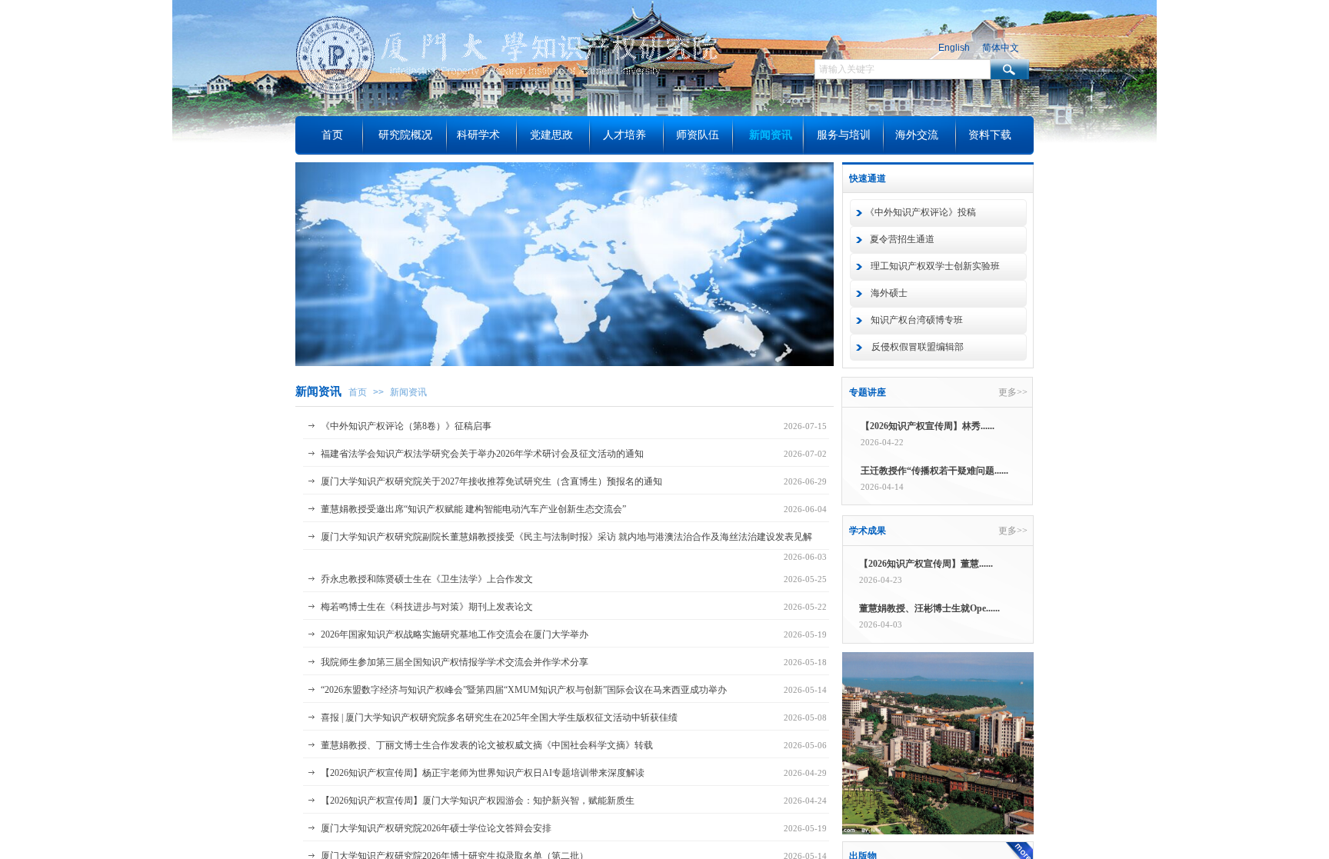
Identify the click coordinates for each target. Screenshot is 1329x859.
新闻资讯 (408, 392)
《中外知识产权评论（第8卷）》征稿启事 (406, 426)
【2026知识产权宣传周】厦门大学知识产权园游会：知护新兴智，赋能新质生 (478, 800)
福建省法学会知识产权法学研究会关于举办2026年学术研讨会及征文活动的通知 (482, 453)
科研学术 (478, 135)
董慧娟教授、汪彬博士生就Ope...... (929, 608)
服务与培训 (844, 135)
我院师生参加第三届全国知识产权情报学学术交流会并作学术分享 (454, 662)
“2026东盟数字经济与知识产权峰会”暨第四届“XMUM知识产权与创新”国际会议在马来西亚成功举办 (524, 689)
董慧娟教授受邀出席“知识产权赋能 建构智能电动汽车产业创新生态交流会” (473, 509)
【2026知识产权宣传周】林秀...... (927, 426)
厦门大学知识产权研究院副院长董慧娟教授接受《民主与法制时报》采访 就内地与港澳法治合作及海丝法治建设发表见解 (566, 536)
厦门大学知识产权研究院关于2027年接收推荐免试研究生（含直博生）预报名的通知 (491, 481)
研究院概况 (405, 135)
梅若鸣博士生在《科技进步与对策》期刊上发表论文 (427, 606)
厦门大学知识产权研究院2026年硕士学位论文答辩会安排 (436, 828)
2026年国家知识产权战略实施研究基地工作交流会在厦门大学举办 (454, 634)
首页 (357, 392)
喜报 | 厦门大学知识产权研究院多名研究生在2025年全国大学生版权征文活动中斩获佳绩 (499, 717)
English (954, 47)
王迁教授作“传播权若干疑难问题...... (934, 470)
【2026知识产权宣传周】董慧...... (926, 563)
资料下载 (989, 135)
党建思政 (551, 135)
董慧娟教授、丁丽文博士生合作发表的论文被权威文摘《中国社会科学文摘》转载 (487, 745)
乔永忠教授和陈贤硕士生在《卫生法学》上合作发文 (427, 579)
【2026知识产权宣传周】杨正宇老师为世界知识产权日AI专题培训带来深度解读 (483, 772)
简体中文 (1000, 47)
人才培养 (624, 135)
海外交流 (916, 135)
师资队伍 (697, 135)
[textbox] (902, 69)
